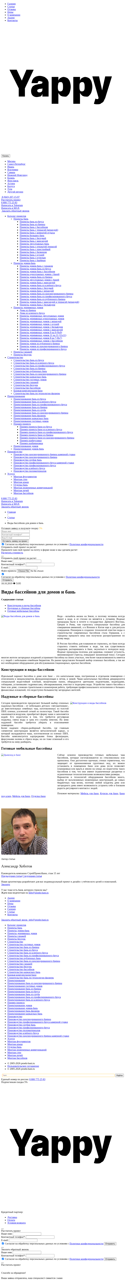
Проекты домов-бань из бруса (35, 268)
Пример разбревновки (31, 443)
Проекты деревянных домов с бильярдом (41, 327)
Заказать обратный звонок (15, 211)
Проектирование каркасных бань (24, 1013)
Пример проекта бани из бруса (36, 426)
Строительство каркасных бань (23, 972)
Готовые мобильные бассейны (23, 611)
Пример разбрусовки (31, 440)
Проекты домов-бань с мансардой (37, 282)
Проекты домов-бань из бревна (36, 277)
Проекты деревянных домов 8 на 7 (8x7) (41, 338)
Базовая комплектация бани (21, 975)
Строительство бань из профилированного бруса (33, 955)
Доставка (12, 1217)
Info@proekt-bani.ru (39, 892)
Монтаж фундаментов (19, 1041)
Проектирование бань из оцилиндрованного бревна (34, 983)
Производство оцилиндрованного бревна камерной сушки (38, 1036)
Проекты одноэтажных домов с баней (39, 274)
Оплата (11, 1220)
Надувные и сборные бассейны (23, 608)
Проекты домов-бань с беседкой (36, 288)
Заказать (5, 884)
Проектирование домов (19, 1005)
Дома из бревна (28, 310)
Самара (11, 172)
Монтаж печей (15, 1055)
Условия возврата (16, 1222)
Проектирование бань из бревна (24, 988)
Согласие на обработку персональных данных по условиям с (53, 1243)
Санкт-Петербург (16, 164)
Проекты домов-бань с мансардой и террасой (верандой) (49, 302)
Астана (11, 183)
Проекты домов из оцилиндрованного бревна (44, 346)
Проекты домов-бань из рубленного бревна (42, 299)
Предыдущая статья (11, 876)
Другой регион (15, 191)
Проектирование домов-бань (22, 1008)
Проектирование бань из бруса (23, 991)
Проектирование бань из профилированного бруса (34, 997)
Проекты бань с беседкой (33, 238)
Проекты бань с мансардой (34, 241)
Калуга (11, 186)
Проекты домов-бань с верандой (37, 291)
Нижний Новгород (17, 175)
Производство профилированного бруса (28, 1027)
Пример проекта (16, 1002)
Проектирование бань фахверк (23, 1011)
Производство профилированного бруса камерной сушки (37, 1022)
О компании (13, 15)
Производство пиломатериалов (23, 1030)
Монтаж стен (14, 1052)
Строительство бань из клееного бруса (27, 952)
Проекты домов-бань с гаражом (36, 266)
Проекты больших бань (32, 235)
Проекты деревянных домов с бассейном (41, 340)
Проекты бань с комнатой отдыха (37, 232)
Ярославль (12, 180)
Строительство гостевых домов (23, 944)
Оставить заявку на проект (15, 541)
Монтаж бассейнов (17, 1058)
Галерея (11, 3)
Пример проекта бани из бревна (36, 435)
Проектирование (16, 980)
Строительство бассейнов (20, 969)
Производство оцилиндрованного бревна (29, 1019)
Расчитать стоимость (12, 552)
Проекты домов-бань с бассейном (37, 271)
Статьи (11, 6)
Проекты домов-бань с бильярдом (37, 304)
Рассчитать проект (11, 199)
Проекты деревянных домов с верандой (40, 321)
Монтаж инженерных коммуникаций (27, 1049)
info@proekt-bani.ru (38, 920)
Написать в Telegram (12, 205)
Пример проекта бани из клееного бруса (41, 429)
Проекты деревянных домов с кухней (39, 324)
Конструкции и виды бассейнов (24, 605)
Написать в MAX (10, 208)
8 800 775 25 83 (9, 202)
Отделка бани (38, 796)
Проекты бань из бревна (32, 224)
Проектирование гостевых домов (24, 986)
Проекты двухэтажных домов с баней (39, 280)
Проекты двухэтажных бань (34, 243)
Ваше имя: (6, 561)
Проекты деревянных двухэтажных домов (42, 316)
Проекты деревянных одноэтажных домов (42, 318)
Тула (9, 189)
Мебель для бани (90, 793)
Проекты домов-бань (18, 930)
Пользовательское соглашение (23, 1066)
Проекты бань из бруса (32, 221)
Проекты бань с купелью (33, 257)
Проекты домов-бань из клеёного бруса (40, 285)
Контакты (12, 20)
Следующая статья (32, 876)
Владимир (12, 169)
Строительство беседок (19, 966)
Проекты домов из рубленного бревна (40, 343)
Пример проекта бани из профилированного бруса (46, 432)
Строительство (15, 941)
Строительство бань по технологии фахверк (30, 977)
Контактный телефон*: (13, 564)
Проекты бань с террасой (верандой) (39, 230)
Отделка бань (14, 1047)
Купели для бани (109, 793)
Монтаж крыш (15, 1044)
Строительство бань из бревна (23, 947)
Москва (11, 161)
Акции (11, 17)
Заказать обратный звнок (14, 920)
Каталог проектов (16, 925)
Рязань (10, 167)
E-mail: (4, 567)
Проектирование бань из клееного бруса (28, 1000)
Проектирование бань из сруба (23, 994)
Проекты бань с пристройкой (35, 249)
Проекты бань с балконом (33, 252)
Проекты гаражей (16, 936)
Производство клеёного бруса (23, 1033)
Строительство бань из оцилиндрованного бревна (33, 961)
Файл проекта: (8, 570)
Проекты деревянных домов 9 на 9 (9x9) (41, 332)
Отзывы (11, 9)
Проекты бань (14, 928)
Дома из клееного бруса (32, 313)
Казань (11, 178)
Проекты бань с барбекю (33, 260)
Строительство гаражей (19, 964)
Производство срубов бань (21, 1025)
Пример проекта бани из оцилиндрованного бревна (47, 437)
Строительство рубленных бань (24, 958)
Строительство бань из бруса (22, 950)
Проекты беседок (16, 939)
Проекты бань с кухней (32, 255)
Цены (10, 12)
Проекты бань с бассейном (34, 227)
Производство (14, 1016)
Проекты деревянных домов (22, 933)
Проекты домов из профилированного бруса (43, 349)
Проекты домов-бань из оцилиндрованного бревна (46, 293)
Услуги (11, 1038)
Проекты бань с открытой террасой (38, 246)
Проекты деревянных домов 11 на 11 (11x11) (43, 335)
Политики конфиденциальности (86, 544)
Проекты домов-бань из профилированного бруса (46, 296)
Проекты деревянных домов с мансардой (41, 329)
